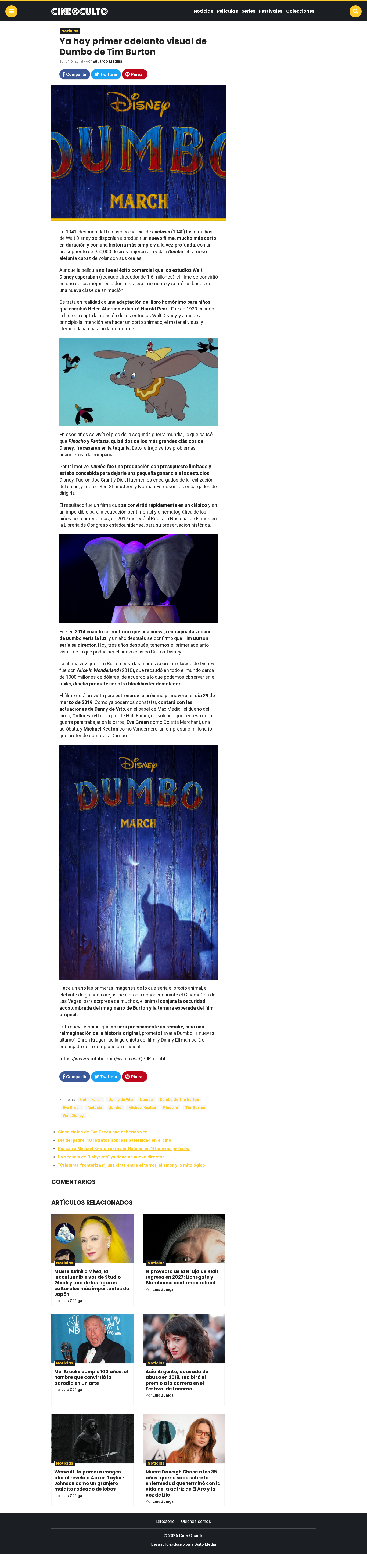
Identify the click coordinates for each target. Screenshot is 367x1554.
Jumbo (115, 1107)
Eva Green (72, 1107)
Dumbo (146, 1099)
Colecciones (300, 11)
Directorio (165, 1521)
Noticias (203, 11)
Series (248, 11)
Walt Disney (73, 1116)
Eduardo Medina (107, 61)
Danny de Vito (121, 1099)
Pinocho (170, 1107)
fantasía (95, 1107)
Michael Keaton (142, 1107)
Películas (227, 11)
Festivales (270, 11)
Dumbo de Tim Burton (179, 1099)
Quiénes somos (196, 1521)
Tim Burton (195, 1107)
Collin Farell (91, 1099)
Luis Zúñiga (71, 1301)
